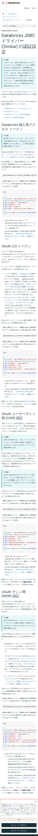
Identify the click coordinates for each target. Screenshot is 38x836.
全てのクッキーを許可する (19, 831)
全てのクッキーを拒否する (19, 825)
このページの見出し (10, 26)
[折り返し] (30, 175)
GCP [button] (34, 8)
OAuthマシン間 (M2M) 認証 (14, 117)
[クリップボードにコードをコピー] (34, 175)
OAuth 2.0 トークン (11, 111)
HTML (26, 401)
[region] (19, 816)
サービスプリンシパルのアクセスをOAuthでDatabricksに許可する (20, 661)
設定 (19, 819)
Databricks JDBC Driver (12, 70)
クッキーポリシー (13, 808)
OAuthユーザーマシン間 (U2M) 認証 (17, 114)
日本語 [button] (26, 8)
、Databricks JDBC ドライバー (23, 92)
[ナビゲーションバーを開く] (3, 2)
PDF (34, 401)
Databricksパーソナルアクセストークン (19, 108)
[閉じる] (35, 801)
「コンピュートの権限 (12, 681)
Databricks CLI (24, 274)
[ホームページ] (3, 13)
